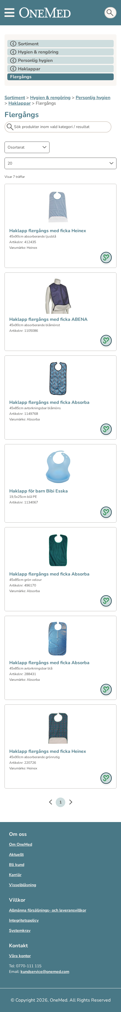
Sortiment (15, 98)
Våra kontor (20, 956)
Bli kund (16, 864)
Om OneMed (20, 844)
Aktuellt (16, 854)
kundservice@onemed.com (45, 971)
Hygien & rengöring (50, 98)
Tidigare (53, 803)
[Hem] (45, 12)
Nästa (67, 803)
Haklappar (19, 103)
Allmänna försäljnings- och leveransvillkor (47, 910)
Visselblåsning (22, 885)
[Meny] (9, 12)
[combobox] (27, 147)
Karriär (15, 874)
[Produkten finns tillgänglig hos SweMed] (106, 257)
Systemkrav (19, 930)
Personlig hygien (93, 98)
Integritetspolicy (24, 920)
